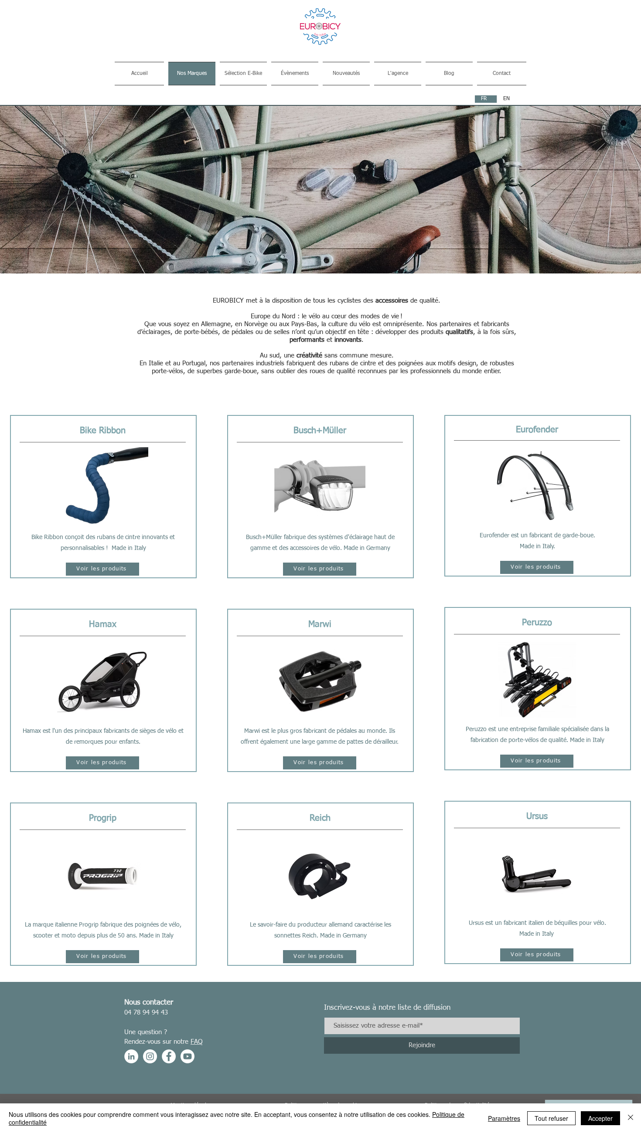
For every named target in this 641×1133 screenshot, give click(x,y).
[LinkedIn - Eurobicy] (131, 1056)
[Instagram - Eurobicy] (150, 1056)
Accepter (600, 1118)
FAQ (197, 1042)
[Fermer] (630, 1118)
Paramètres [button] (504, 1118)
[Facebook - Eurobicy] (169, 1056)
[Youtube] (187, 1056)
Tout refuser (551, 1118)
